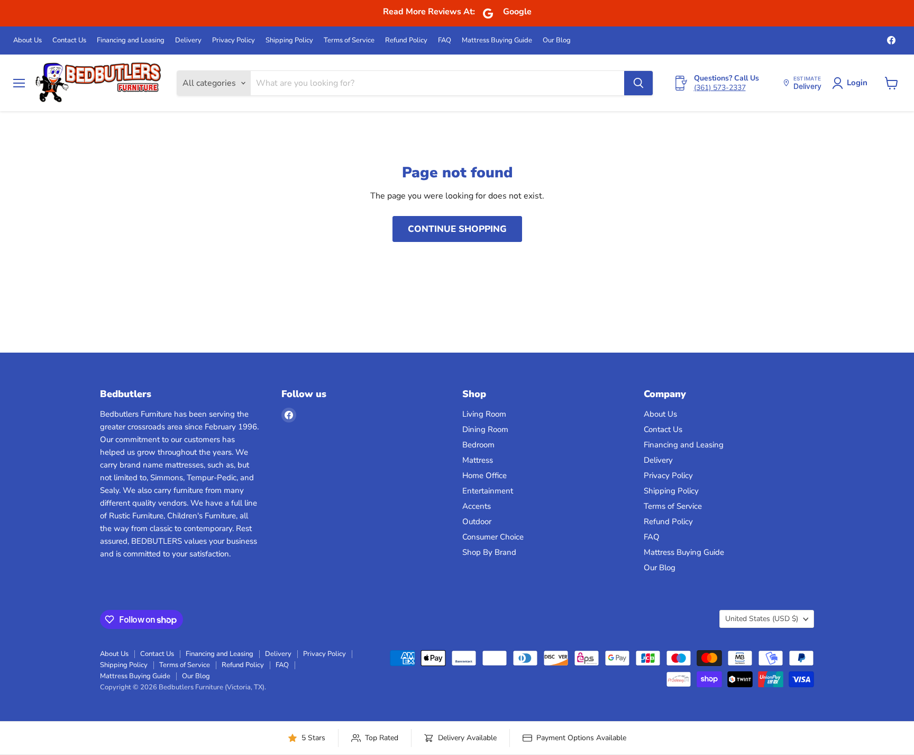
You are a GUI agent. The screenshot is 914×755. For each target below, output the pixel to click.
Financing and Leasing (130, 40)
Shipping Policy (289, 40)
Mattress (477, 460)
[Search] (638, 83)
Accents (476, 506)
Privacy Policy (233, 40)
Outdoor (476, 521)
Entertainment (487, 491)
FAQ (444, 40)
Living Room (484, 414)
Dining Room (485, 429)
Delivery (188, 40)
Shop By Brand (489, 552)
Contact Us (69, 40)
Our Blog (557, 40)
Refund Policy (406, 40)
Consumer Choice (493, 537)
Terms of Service (349, 40)
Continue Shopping (457, 229)
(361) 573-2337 (720, 88)
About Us (27, 40)
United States (761, 619)
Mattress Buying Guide (497, 40)
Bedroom (478, 444)
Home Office (484, 475)
